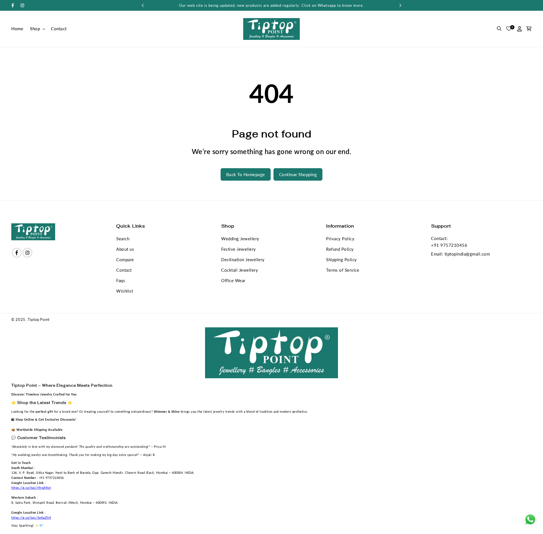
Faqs (120, 280)
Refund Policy (340, 249)
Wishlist (124, 290)
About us (125, 249)
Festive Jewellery (238, 249)
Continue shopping (298, 174)
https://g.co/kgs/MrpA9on (31, 487)
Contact (124, 270)
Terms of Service (342, 270)
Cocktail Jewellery (239, 270)
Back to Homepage (245, 174)
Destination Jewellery (243, 259)
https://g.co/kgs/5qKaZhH (31, 517)
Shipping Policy (341, 259)
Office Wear (233, 280)
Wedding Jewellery (240, 238)
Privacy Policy (340, 238)
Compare (125, 259)
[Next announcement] (400, 5)
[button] (37, 29)
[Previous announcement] (142, 5)
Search (122, 238)
